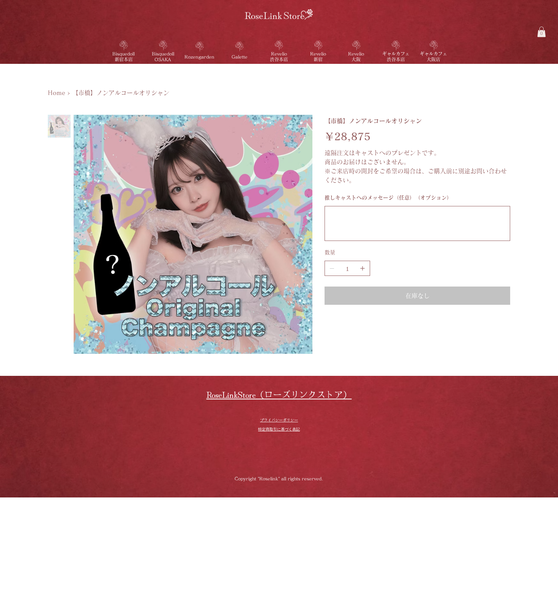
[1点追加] (362, 268)
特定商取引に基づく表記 (279, 429)
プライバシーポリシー (279, 420)
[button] (541, 32)
